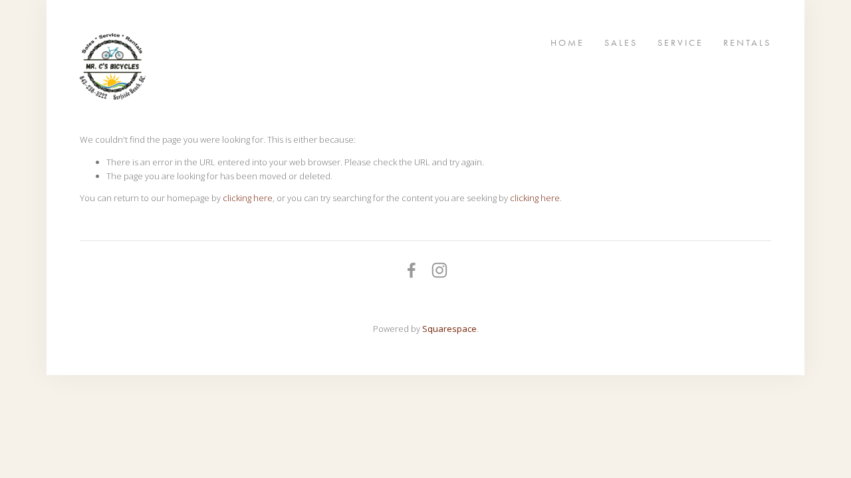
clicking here (248, 198)
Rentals (747, 42)
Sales (621, 42)
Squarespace (449, 329)
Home (567, 42)
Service (680, 42)
